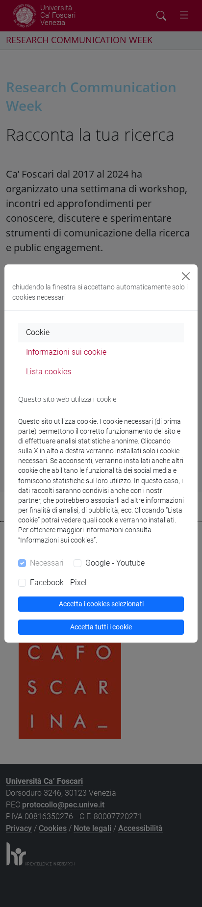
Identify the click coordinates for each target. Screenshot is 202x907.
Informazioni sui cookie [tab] (66, 352)
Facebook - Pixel (58, 582)
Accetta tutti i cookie (101, 627)
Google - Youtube (115, 563)
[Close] (186, 276)
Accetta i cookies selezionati (101, 604)
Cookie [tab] (38, 332)
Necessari (47, 563)
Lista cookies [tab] (48, 371)
